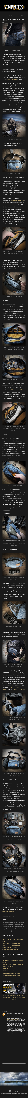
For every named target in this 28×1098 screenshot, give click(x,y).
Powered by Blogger (15, 1091)
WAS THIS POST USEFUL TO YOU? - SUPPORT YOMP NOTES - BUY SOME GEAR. (14, 998)
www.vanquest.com (8, 911)
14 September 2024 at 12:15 (17, 1013)
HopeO (9, 1013)
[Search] (25, 2)
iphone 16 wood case (12, 1019)
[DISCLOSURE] (12, 79)
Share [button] (3, 1005)
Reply (8, 1035)
